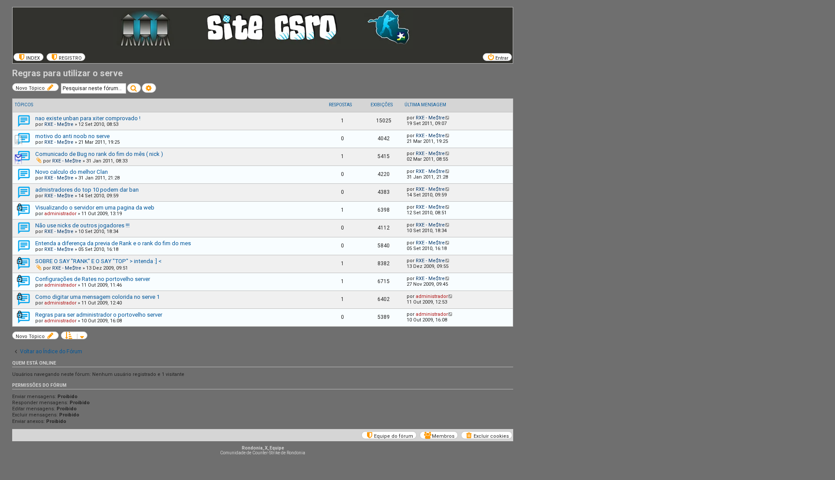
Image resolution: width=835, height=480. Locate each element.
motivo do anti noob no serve (72, 136)
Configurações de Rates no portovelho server (92, 279)
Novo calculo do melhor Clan (71, 172)
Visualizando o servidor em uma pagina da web (94, 207)
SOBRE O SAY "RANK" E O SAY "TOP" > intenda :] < (98, 261)
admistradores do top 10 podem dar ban (87, 189)
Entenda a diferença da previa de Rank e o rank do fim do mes (113, 243)
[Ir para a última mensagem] (448, 118)
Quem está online (34, 363)
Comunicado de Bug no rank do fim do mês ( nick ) (99, 154)
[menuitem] (28, 57)
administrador (60, 213)
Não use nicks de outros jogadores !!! (82, 225)
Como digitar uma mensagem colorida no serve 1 (97, 297)
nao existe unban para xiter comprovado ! (87, 118)
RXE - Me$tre (58, 124)
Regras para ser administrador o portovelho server (98, 314)
